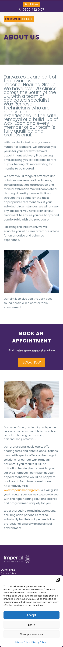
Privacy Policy (22, 642)
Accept (31, 615)
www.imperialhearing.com (22, 490)
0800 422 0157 (33, 9)
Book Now (31, 4)
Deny (31, 624)
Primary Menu (56, 19)
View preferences (31, 634)
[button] (57, 579)
